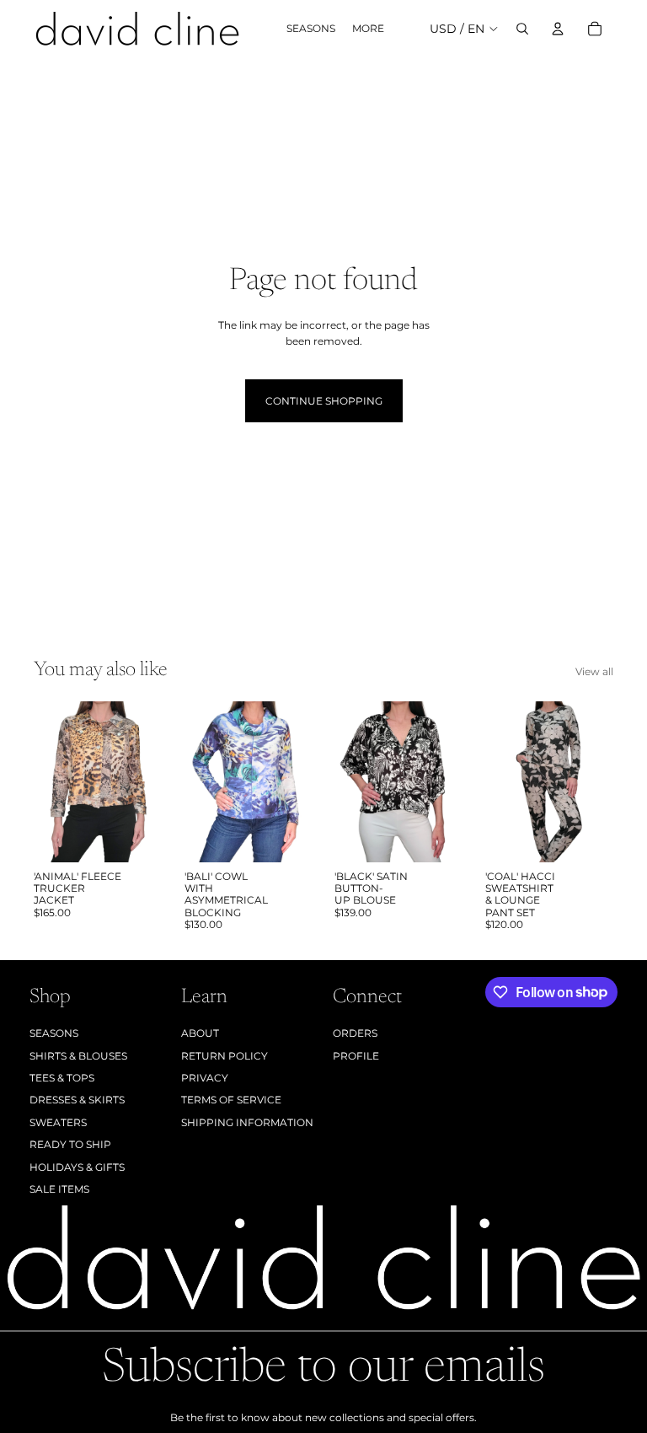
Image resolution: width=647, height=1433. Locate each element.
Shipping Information (247, 1122)
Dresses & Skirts (77, 1099)
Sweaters (58, 1122)
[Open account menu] (557, 28)
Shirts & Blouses (78, 1055)
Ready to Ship (70, 1144)
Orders (355, 1033)
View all (594, 671)
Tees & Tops (61, 1077)
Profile (356, 1055)
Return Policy (224, 1055)
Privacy (204, 1077)
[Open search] (522, 28)
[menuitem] (368, 29)
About (200, 1033)
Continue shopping (323, 400)
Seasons (53, 1033)
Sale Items (59, 1189)
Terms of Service (231, 1099)
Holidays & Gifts (77, 1167)
